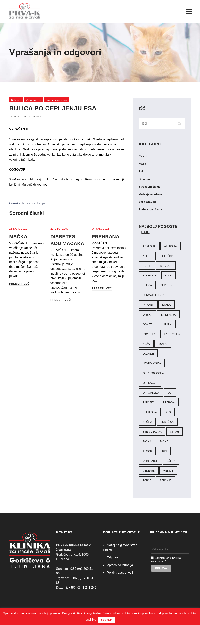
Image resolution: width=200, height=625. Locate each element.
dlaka (166, 304)
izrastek (149, 334)
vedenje (149, 470)
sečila (147, 422)
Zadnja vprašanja (56, 99)
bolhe (147, 265)
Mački (143, 163)
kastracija (172, 334)
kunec (162, 343)
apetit (147, 256)
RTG (168, 412)
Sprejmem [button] (106, 619)
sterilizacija (152, 431)
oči (170, 392)
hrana (167, 324)
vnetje (168, 470)
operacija (150, 382)
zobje (147, 480)
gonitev (148, 324)
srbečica (167, 422)
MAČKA (18, 236)
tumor (147, 451)
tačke (164, 441)
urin (164, 451)
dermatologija (153, 295)
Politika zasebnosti (120, 572)
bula (168, 275)
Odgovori (113, 557)
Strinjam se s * (166, 559)
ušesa (171, 461)
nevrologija (152, 363)
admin (36, 116)
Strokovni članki (150, 186)
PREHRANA (105, 236)
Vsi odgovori (33, 99)
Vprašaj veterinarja (120, 565)
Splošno (16, 99)
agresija (149, 246)
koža (146, 343)
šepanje (165, 480)
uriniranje (150, 461)
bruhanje (149, 275)
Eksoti (143, 156)
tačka (147, 441)
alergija (170, 246)
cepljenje (38, 203)
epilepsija (168, 314)
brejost (166, 265)
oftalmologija (153, 373)
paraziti (148, 402)
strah (174, 431)
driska (147, 314)
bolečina (167, 256)
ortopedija (151, 392)
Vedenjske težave (150, 194)
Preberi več (19, 283)
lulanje (148, 353)
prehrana (150, 412)
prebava (169, 402)
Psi (141, 171)
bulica (26, 203)
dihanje (148, 304)
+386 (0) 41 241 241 (82, 587)
